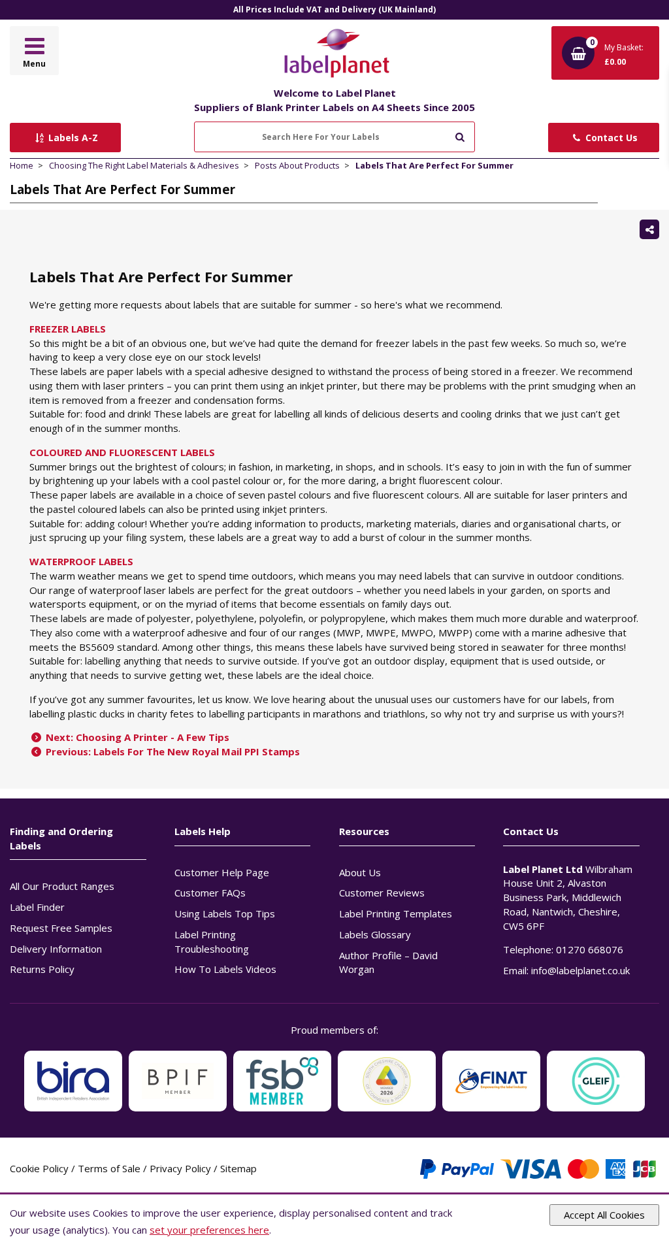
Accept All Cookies (604, 1214)
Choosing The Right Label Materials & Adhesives (144, 165)
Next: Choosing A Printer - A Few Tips (136, 737)
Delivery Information (56, 948)
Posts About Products (297, 165)
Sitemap (238, 1168)
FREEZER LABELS (67, 328)
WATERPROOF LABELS (81, 561)
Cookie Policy (39, 1168)
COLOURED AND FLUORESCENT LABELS (122, 452)
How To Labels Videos (225, 969)
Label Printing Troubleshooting (211, 941)
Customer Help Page (221, 872)
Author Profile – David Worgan (388, 962)
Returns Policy (42, 969)
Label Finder (37, 906)
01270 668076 (589, 949)
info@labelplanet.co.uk (580, 970)
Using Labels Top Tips (224, 913)
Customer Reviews (382, 892)
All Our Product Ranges (62, 886)
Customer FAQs (210, 892)
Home (21, 165)
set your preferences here (209, 1229)
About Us (360, 872)
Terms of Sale (109, 1168)
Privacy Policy (180, 1168)
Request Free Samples (61, 927)
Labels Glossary (375, 934)
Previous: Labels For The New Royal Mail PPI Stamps (171, 751)
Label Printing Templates (395, 913)
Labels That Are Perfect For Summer (434, 165)
